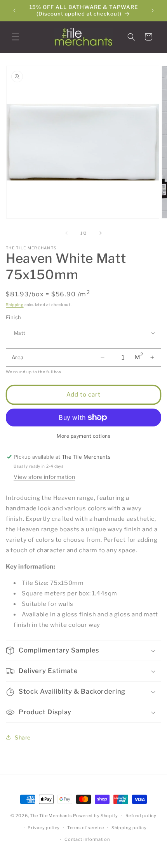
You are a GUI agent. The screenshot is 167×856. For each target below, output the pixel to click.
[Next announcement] (152, 10)
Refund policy (141, 815)
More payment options (83, 436)
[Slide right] (100, 233)
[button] (15, 36)
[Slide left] (66, 233)
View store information (44, 476)
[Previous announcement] (14, 10)
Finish (13, 317)
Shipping (15, 304)
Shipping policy (129, 827)
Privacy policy (44, 827)
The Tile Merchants (51, 815)
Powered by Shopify (95, 815)
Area (18, 357)
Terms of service (85, 827)
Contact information (87, 839)
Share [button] (23, 737)
